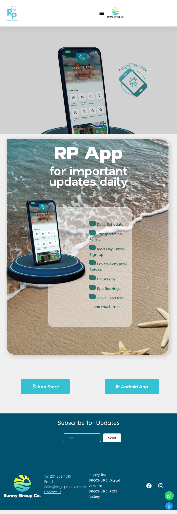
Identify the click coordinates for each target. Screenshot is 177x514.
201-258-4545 (60, 476)
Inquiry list (97, 474)
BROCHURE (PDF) (102, 491)
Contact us (52, 492)
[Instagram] (160, 485)
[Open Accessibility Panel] (169, 506)
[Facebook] (149, 485)
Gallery (94, 496)
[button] (101, 13)
